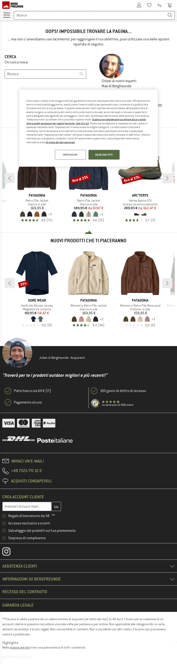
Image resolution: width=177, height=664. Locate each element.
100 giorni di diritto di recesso (123, 391)
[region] (88, 128)
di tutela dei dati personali (60, 142)
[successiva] (167, 178)
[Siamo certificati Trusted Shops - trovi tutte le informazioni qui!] (95, 403)
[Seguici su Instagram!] (9, 552)
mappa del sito (20, 647)
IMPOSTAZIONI (70, 154)
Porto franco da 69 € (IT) (32, 391)
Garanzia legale (18, 605)
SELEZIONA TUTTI (104, 154)
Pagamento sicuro (28, 402)
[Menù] (6, 14)
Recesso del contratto (24, 591)
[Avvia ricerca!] (170, 15)
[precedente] (10, 178)
